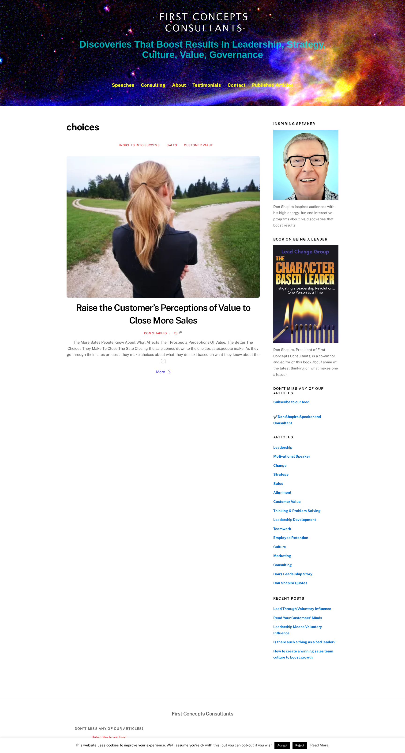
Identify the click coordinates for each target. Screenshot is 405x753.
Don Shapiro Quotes (290, 583)
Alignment (282, 492)
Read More (319, 745)
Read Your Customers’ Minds (297, 618)
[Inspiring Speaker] (305, 165)
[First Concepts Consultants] (202, 32)
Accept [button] (282, 745)
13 (175, 333)
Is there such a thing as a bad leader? (304, 642)
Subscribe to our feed (291, 402)
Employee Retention (290, 538)
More (160, 372)
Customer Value (198, 145)
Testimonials (206, 85)
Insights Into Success (139, 145)
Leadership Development (294, 520)
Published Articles (272, 85)
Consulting (153, 85)
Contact (236, 85)
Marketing (282, 556)
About (179, 85)
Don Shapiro (155, 333)
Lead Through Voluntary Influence (302, 609)
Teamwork (282, 529)
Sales (172, 145)
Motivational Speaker (291, 456)
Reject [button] (299, 745)
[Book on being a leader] (305, 294)
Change (280, 465)
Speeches (123, 85)
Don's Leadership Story (292, 574)
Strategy (281, 474)
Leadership (282, 447)
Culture (279, 547)
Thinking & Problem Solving (297, 511)
